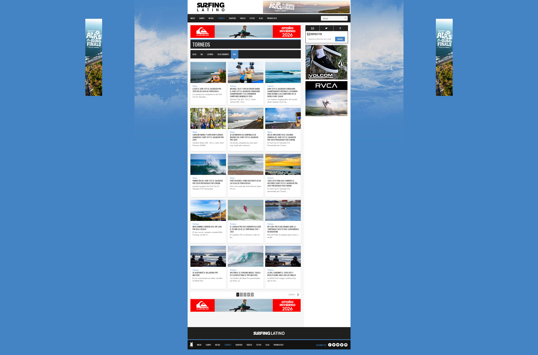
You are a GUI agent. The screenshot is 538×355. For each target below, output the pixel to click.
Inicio (192, 18)
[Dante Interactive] (191, 344)
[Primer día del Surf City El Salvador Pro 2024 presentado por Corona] (208, 164)
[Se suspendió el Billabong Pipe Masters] (208, 256)
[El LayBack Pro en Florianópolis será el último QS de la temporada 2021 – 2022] (245, 210)
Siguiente (292, 294)
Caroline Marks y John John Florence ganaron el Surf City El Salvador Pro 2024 (208, 137)
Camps (201, 18)
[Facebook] (330, 344)
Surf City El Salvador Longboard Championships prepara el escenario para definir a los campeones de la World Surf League (282, 92)
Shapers (232, 18)
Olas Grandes (223, 54)
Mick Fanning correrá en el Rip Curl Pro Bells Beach (207, 228)
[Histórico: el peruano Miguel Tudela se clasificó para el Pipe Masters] (245, 256)
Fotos (252, 18)
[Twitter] (334, 344)
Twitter (326, 28)
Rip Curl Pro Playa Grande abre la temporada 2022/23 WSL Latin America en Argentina (283, 229)
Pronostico (272, 18)
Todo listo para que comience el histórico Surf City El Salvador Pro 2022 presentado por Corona (282, 183)
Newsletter (313, 28)
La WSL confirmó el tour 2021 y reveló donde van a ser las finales (281, 274)
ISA (201, 54)
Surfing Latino (211, 7)
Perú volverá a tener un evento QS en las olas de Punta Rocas (245, 182)
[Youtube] (337, 344)
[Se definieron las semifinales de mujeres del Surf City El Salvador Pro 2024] (245, 118)
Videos (242, 18)
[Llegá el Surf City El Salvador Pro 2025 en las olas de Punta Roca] (208, 72)
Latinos (210, 54)
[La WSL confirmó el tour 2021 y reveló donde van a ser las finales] (283, 256)
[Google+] (342, 345)
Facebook (340, 28)
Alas (194, 54)
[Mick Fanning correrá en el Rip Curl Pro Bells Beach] (208, 210)
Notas (211, 18)
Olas (261, 18)
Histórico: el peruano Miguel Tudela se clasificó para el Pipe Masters (245, 274)
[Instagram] (346, 345)
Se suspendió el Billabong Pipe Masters (205, 274)
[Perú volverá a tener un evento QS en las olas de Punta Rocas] (245, 164)
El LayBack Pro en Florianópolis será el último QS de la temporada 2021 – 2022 (245, 229)
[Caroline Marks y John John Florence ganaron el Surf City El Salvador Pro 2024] (208, 118)
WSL (234, 54)
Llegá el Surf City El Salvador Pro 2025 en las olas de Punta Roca (207, 90)
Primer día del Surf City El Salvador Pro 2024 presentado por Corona (208, 182)
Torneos (221, 18)
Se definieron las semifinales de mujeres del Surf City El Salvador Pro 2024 (244, 137)
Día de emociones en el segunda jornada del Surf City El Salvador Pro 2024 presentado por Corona (281, 137)
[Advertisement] (326, 160)
